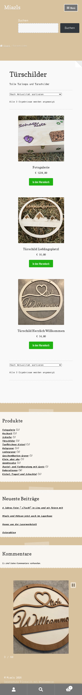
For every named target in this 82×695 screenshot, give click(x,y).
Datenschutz (11, 682)
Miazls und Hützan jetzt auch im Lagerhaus (27, 516)
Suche (41, 689)
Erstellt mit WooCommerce (38, 682)
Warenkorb (63, 687)
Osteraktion (9, 532)
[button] (73, 585)
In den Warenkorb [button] (41, 182)
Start (7, 46)
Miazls (12, 7)
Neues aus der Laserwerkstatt (19, 524)
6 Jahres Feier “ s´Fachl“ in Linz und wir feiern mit (32, 508)
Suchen (23, 20)
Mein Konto (13, 689)
